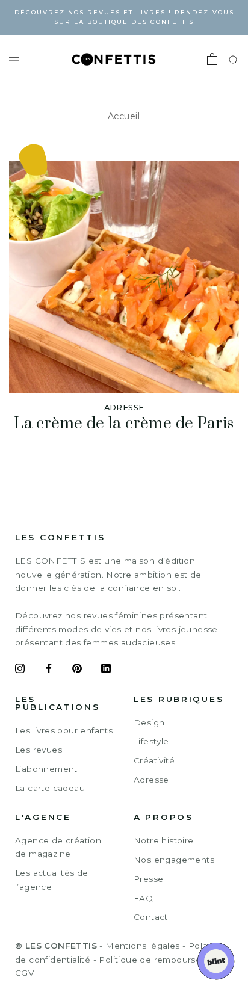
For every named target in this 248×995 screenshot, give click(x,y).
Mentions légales (142, 945)
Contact (151, 917)
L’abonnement (46, 769)
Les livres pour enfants (64, 730)
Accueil (124, 116)
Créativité (154, 760)
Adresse (151, 779)
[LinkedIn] (106, 670)
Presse (148, 879)
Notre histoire (164, 840)
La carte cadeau (50, 788)
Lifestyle (151, 741)
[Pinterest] (77, 670)
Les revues (38, 749)
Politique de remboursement (161, 959)
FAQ (143, 898)
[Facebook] (49, 670)
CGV (24, 973)
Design (149, 722)
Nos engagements (174, 859)
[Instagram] (20, 670)
